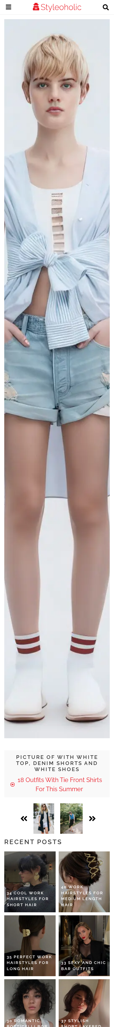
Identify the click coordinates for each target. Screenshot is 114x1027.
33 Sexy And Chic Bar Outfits (83, 965)
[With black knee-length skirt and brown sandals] (71, 818)
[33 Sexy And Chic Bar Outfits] (84, 945)
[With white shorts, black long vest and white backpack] (43, 818)
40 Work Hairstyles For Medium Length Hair (82, 896)
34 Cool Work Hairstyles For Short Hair (28, 899)
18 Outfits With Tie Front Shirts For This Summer (59, 784)
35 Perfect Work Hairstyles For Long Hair (29, 963)
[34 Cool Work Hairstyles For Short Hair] (30, 881)
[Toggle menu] (8, 7)
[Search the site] (106, 8)
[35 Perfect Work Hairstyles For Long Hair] (30, 945)
